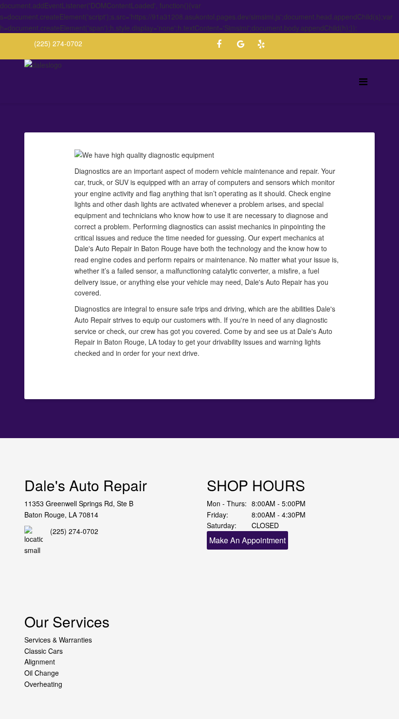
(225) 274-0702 (58, 43)
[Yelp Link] (264, 45)
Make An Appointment (247, 540)
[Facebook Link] (224, 45)
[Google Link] (244, 45)
